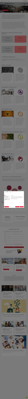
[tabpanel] (17, 197)
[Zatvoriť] (23, 192)
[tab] (7, 195)
